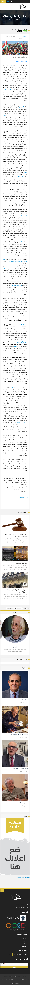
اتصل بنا (24, 941)
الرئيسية (24, 938)
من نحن (24, 943)
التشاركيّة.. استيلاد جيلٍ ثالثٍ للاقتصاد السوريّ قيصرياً (17, 591)
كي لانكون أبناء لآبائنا (23, 802)
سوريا (9, 954)
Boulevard (14, 983)
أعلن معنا (24, 946)
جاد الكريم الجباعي (22, 36)
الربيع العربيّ (24, 215)
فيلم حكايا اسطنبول (22, 563)
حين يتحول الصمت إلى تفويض (21, 699)
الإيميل (3, 963)
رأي (25, 38)
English (3, 1)
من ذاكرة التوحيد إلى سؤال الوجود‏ (20, 768)
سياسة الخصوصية (8, 976)
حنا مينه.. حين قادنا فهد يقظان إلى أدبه (19, 734)
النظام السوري (17, 954)
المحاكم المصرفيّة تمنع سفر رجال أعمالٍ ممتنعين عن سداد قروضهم (16, 535)
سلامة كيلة (15, 647)
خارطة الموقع (17, 976)
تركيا (26, 954)
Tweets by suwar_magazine (23, 877)
